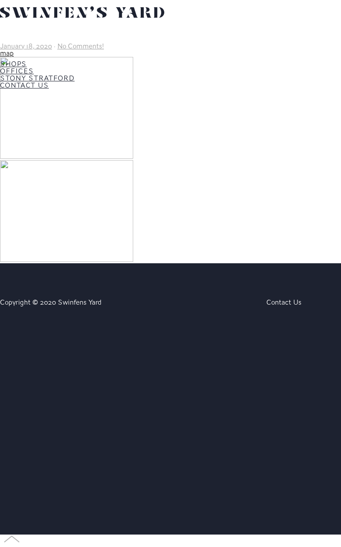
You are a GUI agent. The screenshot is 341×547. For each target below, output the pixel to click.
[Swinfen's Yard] (82, 22)
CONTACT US (24, 85)
